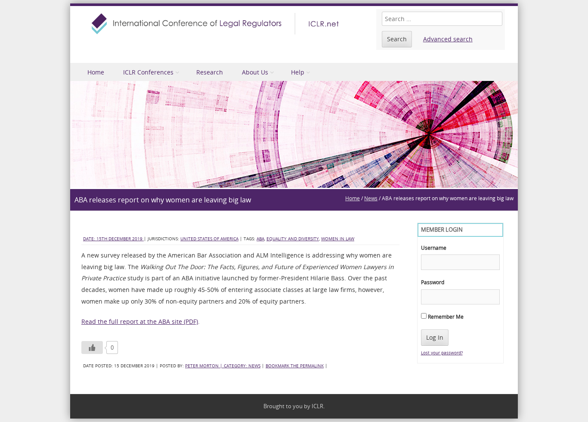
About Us (255, 72)
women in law (337, 239)
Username (433, 247)
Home (95, 72)
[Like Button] (92, 347)
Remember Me (445, 316)
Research (209, 72)
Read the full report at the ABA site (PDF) (139, 321)
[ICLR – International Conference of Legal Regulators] (216, 23)
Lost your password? (442, 353)
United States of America (209, 239)
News (371, 198)
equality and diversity (292, 239)
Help (297, 72)
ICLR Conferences (148, 72)
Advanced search (448, 39)
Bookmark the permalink (295, 366)
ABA (260, 239)
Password (432, 282)
